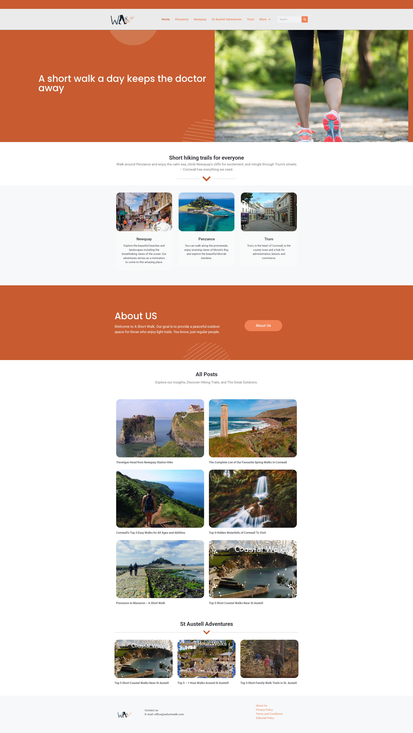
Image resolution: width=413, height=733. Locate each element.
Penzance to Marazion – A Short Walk (140, 603)
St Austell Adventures (227, 19)
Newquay (200, 19)
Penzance (182, 19)
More (263, 19)
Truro (250, 19)
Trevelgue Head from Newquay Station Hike (144, 462)
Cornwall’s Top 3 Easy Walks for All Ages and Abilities (150, 532)
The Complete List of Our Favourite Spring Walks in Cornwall (248, 462)
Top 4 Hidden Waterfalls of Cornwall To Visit (237, 532)
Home (166, 19)
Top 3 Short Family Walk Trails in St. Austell (268, 683)
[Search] (305, 19)
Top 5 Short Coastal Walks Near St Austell (236, 603)
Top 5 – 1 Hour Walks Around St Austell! (203, 683)
